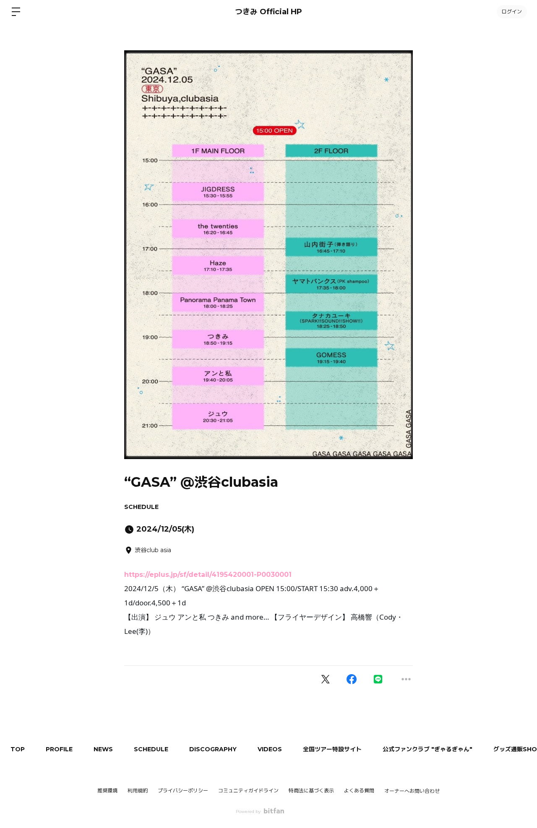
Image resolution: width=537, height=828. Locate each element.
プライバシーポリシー (183, 790)
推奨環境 (107, 790)
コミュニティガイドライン (248, 790)
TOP (17, 749)
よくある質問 (359, 790)
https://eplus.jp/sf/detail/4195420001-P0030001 (208, 575)
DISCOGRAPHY (213, 749)
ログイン (512, 11)
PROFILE (59, 749)
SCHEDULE (141, 507)
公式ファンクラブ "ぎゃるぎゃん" (427, 749)
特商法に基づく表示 (311, 790)
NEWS (103, 749)
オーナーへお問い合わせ (412, 791)
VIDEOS (270, 749)
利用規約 (138, 790)
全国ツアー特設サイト (332, 749)
